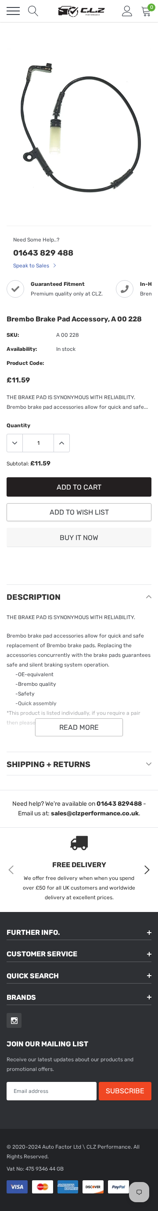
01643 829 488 (43, 253)
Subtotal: (18, 464)
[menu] (13, 11)
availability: (22, 349)
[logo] (81, 11)
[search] (33, 11)
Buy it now (79, 537)
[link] (14, 1020)
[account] (127, 11)
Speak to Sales (31, 266)
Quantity (18, 425)
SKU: (13, 335)
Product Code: (25, 363)
